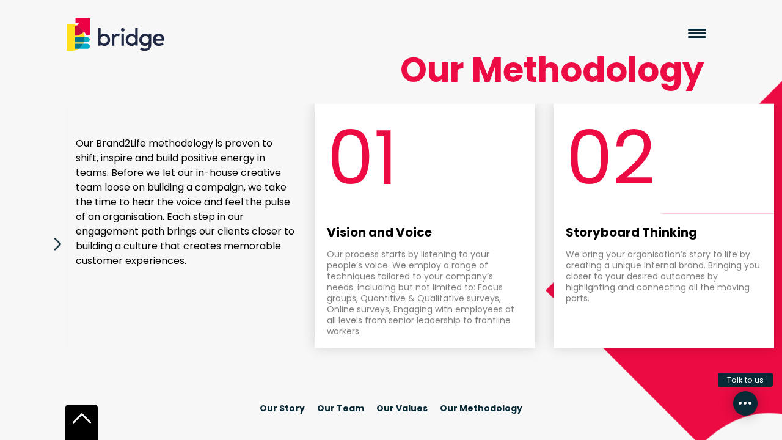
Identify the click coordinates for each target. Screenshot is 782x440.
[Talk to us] (745, 403)
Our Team (340, 408)
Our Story (282, 408)
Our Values (402, 408)
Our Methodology (481, 408)
